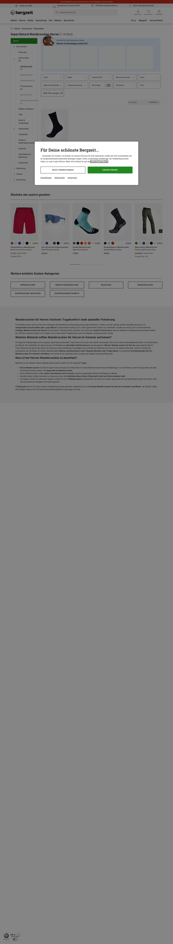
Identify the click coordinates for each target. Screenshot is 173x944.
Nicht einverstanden (63, 170)
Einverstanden (110, 170)
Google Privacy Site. (99, 161)
